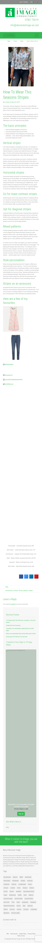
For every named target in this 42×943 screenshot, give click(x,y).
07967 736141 (32, 19)
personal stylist (29, 898)
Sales (18, 902)
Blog (7, 587)
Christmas (6, 884)
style (24, 905)
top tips (19, 909)
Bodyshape (16, 880)
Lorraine (7, 102)
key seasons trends (28, 891)
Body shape (7, 880)
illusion (21, 590)
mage (5, 895)
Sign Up (21, 814)
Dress (18, 888)
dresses (25, 888)
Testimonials (14, 934)
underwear (34, 909)
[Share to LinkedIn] (31, 578)
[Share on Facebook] (21, 578)
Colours (6, 888)
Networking (12, 895)
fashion (32, 888)
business (29, 880)
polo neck (6, 902)
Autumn (15, 877)
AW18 (21, 877)
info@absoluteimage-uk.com (24, 25)
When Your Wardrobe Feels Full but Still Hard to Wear (21, 633)
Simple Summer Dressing (13, 625)
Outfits (19, 895)
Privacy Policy (31, 934)
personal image (8, 898)
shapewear (25, 902)
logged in (13, 604)
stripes (31, 590)
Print (13, 902)
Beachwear (28, 877)
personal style (18, 898)
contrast (15, 590)
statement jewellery (9, 905)
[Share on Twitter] (26, 578)
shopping (33, 902)
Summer (12, 909)
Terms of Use (21, 936)
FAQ (8, 934)
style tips (30, 905)
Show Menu (10, 35)
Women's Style (15, 913)
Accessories (9, 590)
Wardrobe (6, 913)
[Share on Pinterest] (36, 578)
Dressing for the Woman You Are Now (16, 636)
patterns (25, 590)
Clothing (14, 884)
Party (25, 895)
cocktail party (22, 884)
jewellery (18, 891)
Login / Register (23, 2)
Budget (23, 880)
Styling (5, 909)
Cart (33, 2)
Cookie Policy (22, 934)
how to (5, 891)
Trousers (25, 909)
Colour (30, 884)
